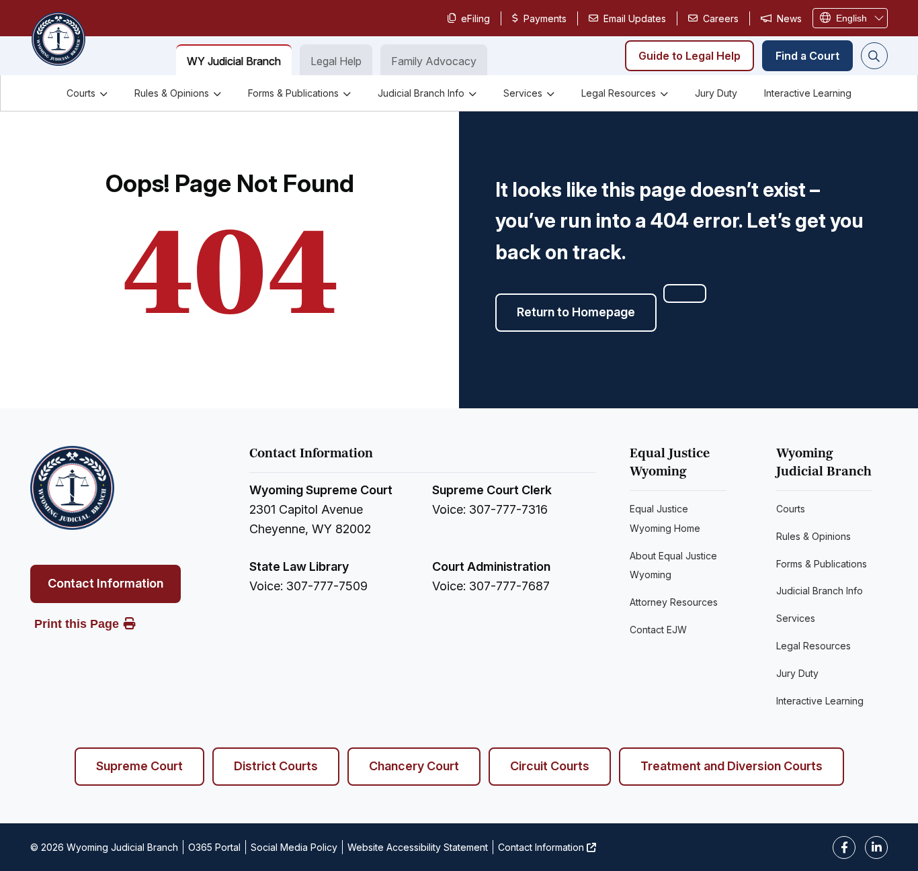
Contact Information (105, 583)
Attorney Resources (674, 602)
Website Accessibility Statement (417, 847)
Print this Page (76, 624)
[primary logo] (57, 40)
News (789, 18)
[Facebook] (844, 847)
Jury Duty (716, 93)
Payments (545, 18)
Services (522, 93)
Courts (81, 93)
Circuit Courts (549, 766)
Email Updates (634, 18)
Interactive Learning (807, 93)
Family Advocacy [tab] (433, 61)
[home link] (72, 488)
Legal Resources (618, 93)
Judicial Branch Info (421, 93)
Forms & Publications (293, 93)
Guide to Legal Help (689, 55)
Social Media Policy (294, 847)
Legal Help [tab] (336, 61)
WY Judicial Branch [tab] (234, 61)
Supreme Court (139, 766)
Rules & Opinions (171, 93)
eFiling (475, 18)
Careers (721, 18)
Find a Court (807, 55)
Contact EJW (658, 629)
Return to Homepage (576, 312)
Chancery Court (414, 766)
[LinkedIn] (876, 847)
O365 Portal (214, 847)
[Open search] (874, 55)
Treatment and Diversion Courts (731, 766)
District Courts (276, 766)
